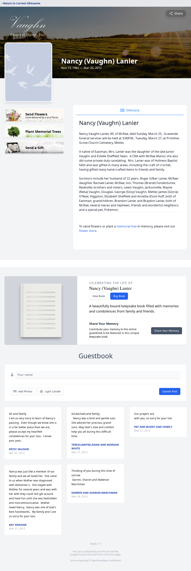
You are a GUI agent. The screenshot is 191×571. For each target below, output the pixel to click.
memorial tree (127, 226)
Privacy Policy (85, 554)
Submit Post (169, 391)
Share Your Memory (166, 330)
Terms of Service (105, 554)
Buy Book (119, 296)
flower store (87, 231)
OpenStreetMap (99, 560)
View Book (98, 296)
